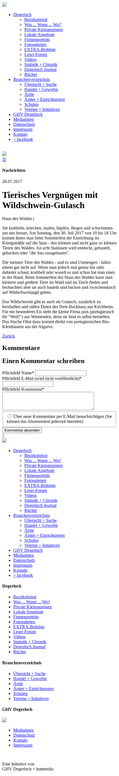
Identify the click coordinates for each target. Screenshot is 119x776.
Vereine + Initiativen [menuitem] (42, 109)
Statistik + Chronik (40, 500)
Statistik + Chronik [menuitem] (40, 64)
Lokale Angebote (39, 470)
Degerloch (22, 450)
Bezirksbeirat (35, 455)
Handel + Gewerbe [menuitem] (41, 89)
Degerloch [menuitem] (22, 14)
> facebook (23, 575)
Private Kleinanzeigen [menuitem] (43, 29)
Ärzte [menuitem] (29, 94)
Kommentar (23, 389)
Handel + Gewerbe (41, 525)
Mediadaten (23, 555)
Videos (30, 495)
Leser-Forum (35, 490)
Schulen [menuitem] (31, 104)
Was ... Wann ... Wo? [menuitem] (42, 24)
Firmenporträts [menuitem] (37, 39)
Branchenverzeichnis (31, 515)
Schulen (31, 540)
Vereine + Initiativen (42, 545)
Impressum (22, 565)
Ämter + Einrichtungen (44, 535)
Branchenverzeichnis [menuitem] (31, 79)
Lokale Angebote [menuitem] (39, 34)
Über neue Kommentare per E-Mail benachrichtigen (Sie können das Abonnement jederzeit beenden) (59, 419)
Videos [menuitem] (30, 59)
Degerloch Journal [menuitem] (40, 69)
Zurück (8, 336)
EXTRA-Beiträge (40, 485)
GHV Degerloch (28, 550)
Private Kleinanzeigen (43, 465)
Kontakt (20, 570)
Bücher (30, 510)
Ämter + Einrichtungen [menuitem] (44, 99)
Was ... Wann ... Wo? (42, 460)
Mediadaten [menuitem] (23, 119)
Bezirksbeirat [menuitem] (35, 19)
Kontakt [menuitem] (20, 134)
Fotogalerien (35, 480)
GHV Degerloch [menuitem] (28, 114)
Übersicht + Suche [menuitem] (40, 84)
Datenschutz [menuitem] (24, 124)
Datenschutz (24, 560)
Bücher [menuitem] (30, 74)
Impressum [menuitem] (22, 129)
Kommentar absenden (22, 430)
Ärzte (29, 530)
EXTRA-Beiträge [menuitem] (40, 49)
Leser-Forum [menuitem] (35, 54)
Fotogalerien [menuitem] (35, 44)
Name (18, 373)
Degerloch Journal (40, 505)
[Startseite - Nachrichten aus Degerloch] (4, 5)
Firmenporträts (37, 475)
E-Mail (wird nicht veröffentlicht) (42, 378)
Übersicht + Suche (40, 520)
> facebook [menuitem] (23, 139)
